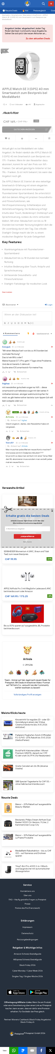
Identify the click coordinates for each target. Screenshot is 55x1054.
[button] (27, 516)
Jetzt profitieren (27, 536)
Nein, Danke (27, 541)
